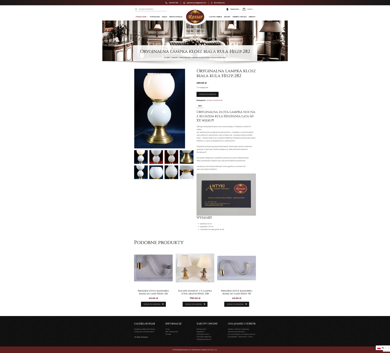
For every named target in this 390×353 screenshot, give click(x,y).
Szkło (164, 17)
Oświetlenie (141, 17)
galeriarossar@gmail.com (196, 3)
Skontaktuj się (219, 3)
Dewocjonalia (175, 17)
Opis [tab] (200, 106)
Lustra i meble (215, 17)
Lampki (209, 100)
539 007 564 (173, 3)
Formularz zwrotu (203, 334)
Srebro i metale (239, 17)
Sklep (175, 57)
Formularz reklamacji (204, 337)
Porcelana (155, 17)
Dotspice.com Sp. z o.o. (209, 350)
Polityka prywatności (204, 339)
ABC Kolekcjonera (171, 332)
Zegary (227, 17)
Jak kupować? (201, 329)
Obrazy (252, 17)
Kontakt (168, 334)
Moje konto (234, 9)
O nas (167, 329)
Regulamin (200, 332)
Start (167, 57)
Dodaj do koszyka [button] (152, 304)
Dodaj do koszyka (207, 94)
